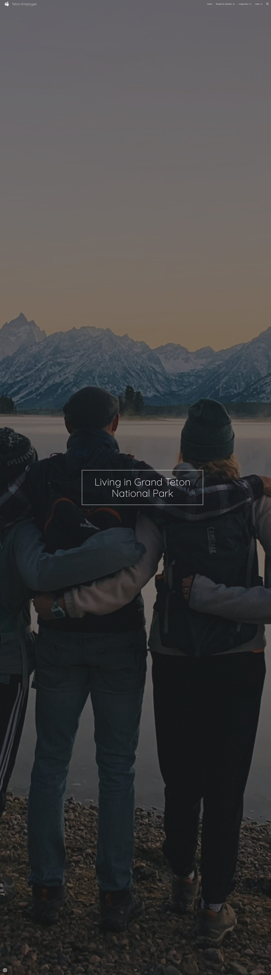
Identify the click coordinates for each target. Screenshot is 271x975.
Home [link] (209, 4)
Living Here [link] (243, 4)
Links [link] (257, 4)
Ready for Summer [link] (224, 4)
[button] (267, 4)
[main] (142, 487)
